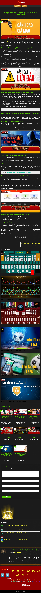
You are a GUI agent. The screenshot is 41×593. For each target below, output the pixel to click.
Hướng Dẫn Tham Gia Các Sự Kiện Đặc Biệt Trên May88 (20, 417)
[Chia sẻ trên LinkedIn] (25, 237)
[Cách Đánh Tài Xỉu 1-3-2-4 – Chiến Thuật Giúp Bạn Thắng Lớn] (20, 313)
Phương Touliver (26, 17)
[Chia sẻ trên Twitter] (19, 237)
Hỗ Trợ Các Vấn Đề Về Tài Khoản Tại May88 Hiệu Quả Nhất (20, 454)
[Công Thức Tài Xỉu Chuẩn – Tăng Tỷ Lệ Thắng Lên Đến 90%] (20, 262)
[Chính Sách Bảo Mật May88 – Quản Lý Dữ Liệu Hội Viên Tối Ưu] (20, 389)
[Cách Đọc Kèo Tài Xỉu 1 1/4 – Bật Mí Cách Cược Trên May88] (20, 338)
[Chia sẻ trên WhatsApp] (16, 237)
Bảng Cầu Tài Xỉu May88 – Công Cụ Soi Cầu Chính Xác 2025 (13, 299)
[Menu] (1, 2)
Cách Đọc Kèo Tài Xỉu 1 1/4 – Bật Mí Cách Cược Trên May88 (13, 350)
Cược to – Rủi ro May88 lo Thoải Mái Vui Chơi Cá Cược (34, 436)
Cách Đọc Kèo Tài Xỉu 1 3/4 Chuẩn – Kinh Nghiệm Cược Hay (13, 375)
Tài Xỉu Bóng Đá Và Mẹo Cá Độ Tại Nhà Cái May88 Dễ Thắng (16, 525)
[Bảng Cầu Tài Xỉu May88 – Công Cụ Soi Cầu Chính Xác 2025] (20, 287)
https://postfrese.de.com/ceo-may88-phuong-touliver (23, 554)
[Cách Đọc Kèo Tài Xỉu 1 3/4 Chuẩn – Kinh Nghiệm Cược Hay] (20, 364)
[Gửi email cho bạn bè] (21, 237)
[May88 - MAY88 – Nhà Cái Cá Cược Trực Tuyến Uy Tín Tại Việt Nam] (20, 2)
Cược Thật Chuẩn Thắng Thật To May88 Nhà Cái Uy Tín (7, 417)
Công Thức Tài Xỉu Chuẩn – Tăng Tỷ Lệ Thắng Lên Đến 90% (13, 273)
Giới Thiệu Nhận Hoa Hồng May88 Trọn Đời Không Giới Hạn (7, 436)
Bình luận (4, 469)
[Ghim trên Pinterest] (23, 237)
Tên (3, 479)
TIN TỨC (10, 8)
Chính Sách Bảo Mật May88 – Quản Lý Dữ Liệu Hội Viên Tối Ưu (14, 401)
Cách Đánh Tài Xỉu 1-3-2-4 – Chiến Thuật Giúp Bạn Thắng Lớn (13, 324)
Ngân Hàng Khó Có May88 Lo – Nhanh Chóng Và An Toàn (34, 417)
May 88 (27, 232)
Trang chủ (6, 8)
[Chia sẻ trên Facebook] (17, 237)
